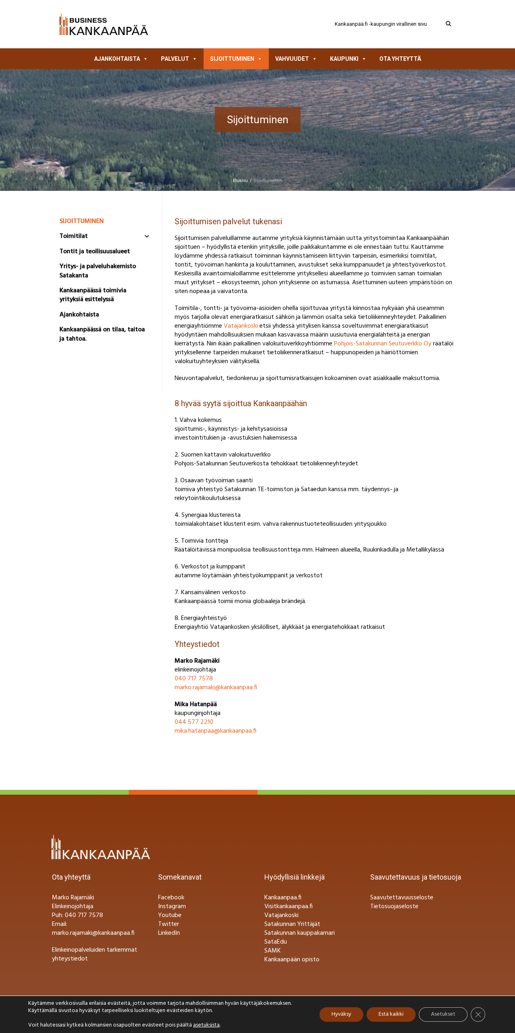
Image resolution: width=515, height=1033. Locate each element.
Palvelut (175, 59)
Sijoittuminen (232, 59)
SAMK (272, 951)
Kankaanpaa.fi (282, 898)
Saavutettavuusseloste (401, 898)
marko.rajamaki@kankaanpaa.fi (216, 687)
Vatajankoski (241, 326)
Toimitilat (74, 236)
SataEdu (275, 942)
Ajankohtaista (117, 59)
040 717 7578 (194, 679)
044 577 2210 (194, 722)
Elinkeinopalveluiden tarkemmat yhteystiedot (94, 954)
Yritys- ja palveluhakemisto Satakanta (98, 271)
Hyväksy (341, 1014)
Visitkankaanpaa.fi (288, 906)
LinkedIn (169, 933)
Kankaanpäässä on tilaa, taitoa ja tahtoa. (102, 334)
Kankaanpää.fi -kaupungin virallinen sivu (381, 24)
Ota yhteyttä (400, 59)
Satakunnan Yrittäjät (292, 924)
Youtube (169, 915)
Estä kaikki (391, 1014)
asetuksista (206, 1025)
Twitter (168, 924)
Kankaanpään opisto (291, 959)
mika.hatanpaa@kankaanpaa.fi (215, 731)
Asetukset (443, 1014)
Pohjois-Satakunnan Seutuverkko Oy (382, 344)
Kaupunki (344, 59)
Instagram (172, 906)
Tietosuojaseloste (394, 906)
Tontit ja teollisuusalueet (95, 251)
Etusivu (240, 180)
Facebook (171, 898)
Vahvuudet (292, 59)
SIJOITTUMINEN (82, 221)
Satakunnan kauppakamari (299, 933)
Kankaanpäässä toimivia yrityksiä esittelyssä (93, 295)
